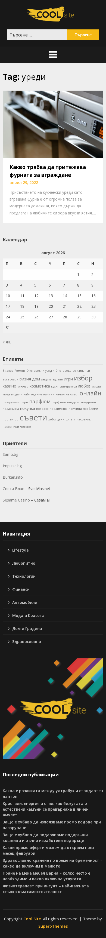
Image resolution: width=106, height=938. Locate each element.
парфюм (40, 401)
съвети (33, 417)
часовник (84, 419)
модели (16, 394)
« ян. (7, 342)
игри (68, 379)
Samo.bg (10, 454)
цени (60, 419)
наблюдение (32, 394)
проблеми (90, 409)
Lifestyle (20, 550)
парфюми (59, 402)
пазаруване (11, 402)
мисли (96, 386)
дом (36, 379)
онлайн (90, 393)
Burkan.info (13, 477)
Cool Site (32, 918)
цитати (71, 419)
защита (46, 379)
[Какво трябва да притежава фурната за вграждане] (53, 124)
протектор (10, 419)
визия (25, 379)
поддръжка (11, 409)
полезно (42, 409)
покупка (27, 408)
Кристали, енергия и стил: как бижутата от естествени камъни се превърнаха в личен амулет (46, 809)
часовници (11, 427)
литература (68, 386)
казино (9, 386)
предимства (58, 409)
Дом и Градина (27, 628)
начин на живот (67, 394)
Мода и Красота (28, 615)
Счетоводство (65, 371)
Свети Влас (13, 488)
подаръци (88, 402)
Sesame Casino (16, 500)
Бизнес (8, 371)
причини (75, 409)
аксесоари (10, 379)
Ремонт (19, 371)
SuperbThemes (53, 926)
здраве (58, 379)
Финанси (83, 371)
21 (65, 306)
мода (6, 394)
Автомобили (24, 602)
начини (48, 394)
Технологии (24, 576)
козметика (40, 386)
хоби (52, 419)
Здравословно (26, 641)
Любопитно (23, 563)
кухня (55, 386)
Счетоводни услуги (40, 371)
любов (84, 386)
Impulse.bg (12, 465)
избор (83, 377)
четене (25, 427)
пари (24, 402)
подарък (73, 402)
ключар (23, 386)
